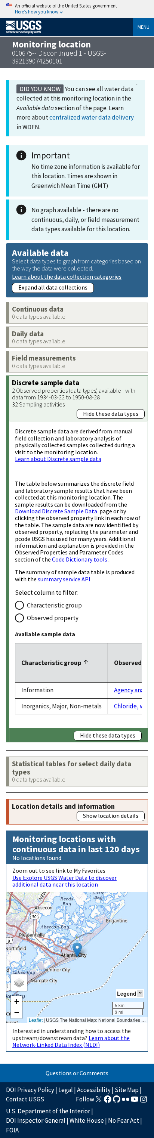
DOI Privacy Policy (30, 1090)
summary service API (64, 579)
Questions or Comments (77, 1073)
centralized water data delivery (91, 117)
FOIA (12, 1130)
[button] (77, 950)
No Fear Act (123, 1120)
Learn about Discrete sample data (58, 459)
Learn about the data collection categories (66, 276)
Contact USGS (25, 1099)
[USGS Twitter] (98, 1101)
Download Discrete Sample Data (56, 511)
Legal (65, 1090)
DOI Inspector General (35, 1120)
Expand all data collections (52, 287)
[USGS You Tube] (134, 1101)
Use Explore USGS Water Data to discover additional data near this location (64, 881)
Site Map (127, 1090)
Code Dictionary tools (80, 559)
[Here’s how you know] (77, 9)
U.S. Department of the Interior (48, 1111)
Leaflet (36, 1020)
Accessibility (94, 1090)
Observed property (52, 618)
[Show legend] (140, 993)
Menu (144, 27)
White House (87, 1120)
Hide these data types (110, 413)
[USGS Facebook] (107, 1101)
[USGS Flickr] (125, 1101)
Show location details (110, 815)
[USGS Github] (116, 1101)
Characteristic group (54, 605)
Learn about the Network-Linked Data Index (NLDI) (71, 1041)
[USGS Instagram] (143, 1101)
